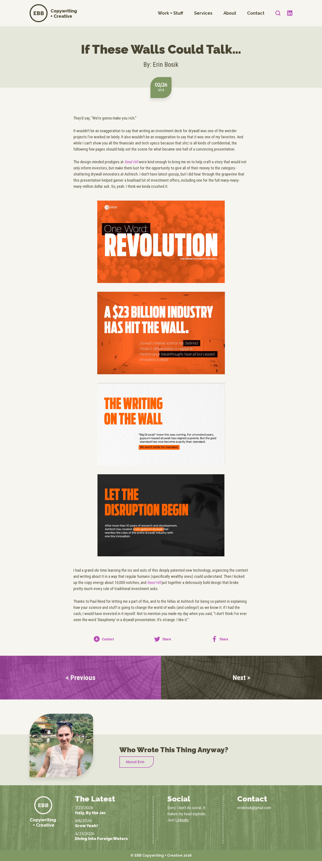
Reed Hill (131, 162)
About (229, 13)
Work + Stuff (170, 13)
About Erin (135, 762)
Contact (255, 13)
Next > (241, 677)
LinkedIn (182, 820)
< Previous (81, 677)
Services (203, 13)
